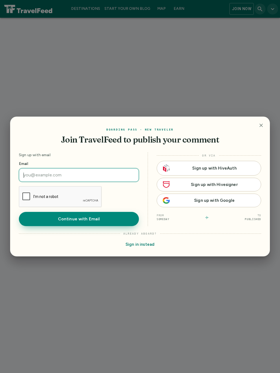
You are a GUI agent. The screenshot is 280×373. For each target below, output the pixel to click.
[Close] (261, 125)
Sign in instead (140, 244)
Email (23, 163)
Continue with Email (79, 218)
